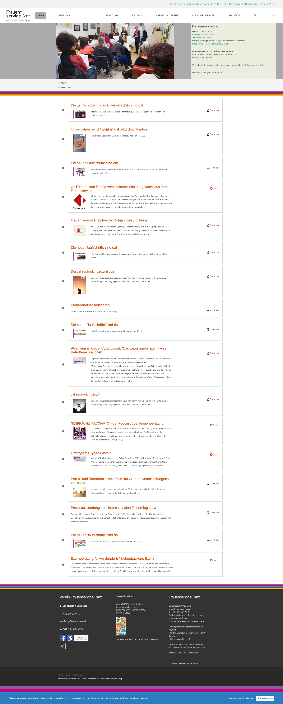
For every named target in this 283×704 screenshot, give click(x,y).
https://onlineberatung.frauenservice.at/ (210, 43)
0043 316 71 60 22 (204, 37)
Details (216, 188)
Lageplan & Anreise (233, 3)
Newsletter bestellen (209, 3)
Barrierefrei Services (256, 3)
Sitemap (118, 678)
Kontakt (72, 678)
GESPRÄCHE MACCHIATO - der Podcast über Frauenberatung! (117, 423)
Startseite (61, 87)
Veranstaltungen (188, 3)
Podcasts (172, 3)
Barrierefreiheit (107, 678)
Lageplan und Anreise (188, 663)
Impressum (62, 678)
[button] (256, 15)
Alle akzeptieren (265, 698)
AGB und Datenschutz (88, 678)
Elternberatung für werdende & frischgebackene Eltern (112, 558)
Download (214, 110)
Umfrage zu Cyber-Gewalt (91, 453)
